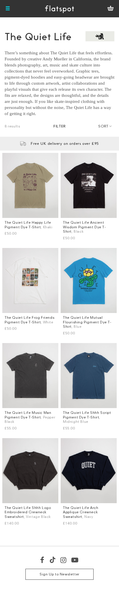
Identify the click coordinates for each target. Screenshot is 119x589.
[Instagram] (63, 560)
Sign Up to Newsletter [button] (59, 574)
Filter (59, 126)
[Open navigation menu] (8, 8)
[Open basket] (110, 8)
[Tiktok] (52, 560)
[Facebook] (42, 560)
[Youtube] (75, 560)
